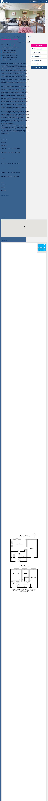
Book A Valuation (39, 67)
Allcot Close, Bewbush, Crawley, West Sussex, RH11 (16, 37)
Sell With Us (34, 1)
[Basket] (40, 1)
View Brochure (37, 60)
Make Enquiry (37, 56)
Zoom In (40, 244)
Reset (39, 250)
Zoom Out (40, 247)
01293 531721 (37, 52)
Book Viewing (39, 45)
